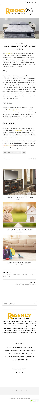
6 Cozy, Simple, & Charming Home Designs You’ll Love (19, 356)
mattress (8, 53)
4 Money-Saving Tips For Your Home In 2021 (19, 230)
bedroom (10, 152)
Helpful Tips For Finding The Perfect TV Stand (19, 197)
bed (5, 152)
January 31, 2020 (8, 159)
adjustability (18, 130)
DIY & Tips (19, 43)
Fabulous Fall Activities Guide (19, 359)
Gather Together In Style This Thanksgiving (19, 353)
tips (24, 152)
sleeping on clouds (14, 110)
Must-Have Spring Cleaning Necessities (19, 262)
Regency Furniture (8, 145)
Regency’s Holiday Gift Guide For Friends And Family (19, 350)
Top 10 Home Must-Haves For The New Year (19, 347)
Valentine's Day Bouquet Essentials (25, 284)
